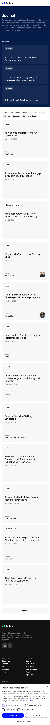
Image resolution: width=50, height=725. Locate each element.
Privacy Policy (28, 701)
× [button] (47, 686)
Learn (28, 661)
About (4, 666)
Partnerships (31, 669)
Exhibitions (30, 664)
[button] (25, 721)
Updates (29, 675)
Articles (29, 672)
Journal (5, 664)
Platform (6, 661)
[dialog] (25, 704)
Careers (5, 669)
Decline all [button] (36, 715)
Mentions (30, 666)
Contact (5, 672)
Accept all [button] (12, 715)
